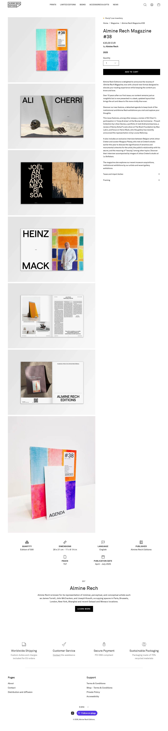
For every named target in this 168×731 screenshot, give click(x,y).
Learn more (84, 609)
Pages (11, 677)
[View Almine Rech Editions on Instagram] (73, 713)
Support (91, 677)
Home (105, 23)
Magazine (115, 23)
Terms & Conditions (96, 683)
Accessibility (93, 696)
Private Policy (93, 692)
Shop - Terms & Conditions (99, 687)
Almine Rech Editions (87, 719)
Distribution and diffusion (20, 692)
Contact (57, 655)
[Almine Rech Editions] (14, 4)
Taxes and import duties (113, 174)
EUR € (81, 707)
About (11, 683)
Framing (106, 180)
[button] (68, 4)
